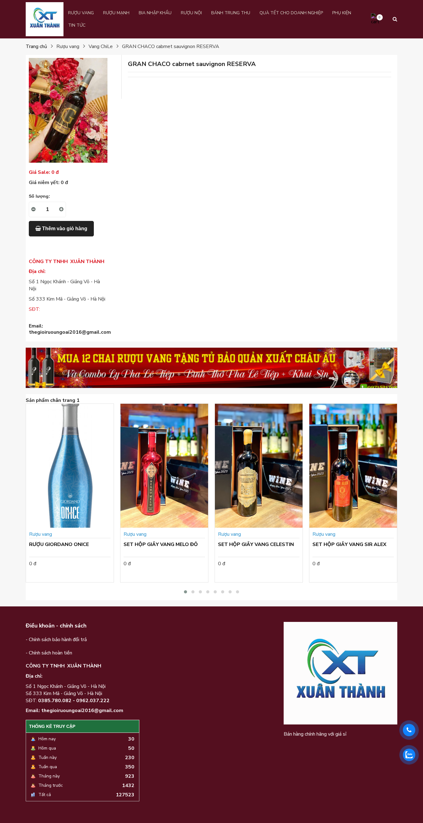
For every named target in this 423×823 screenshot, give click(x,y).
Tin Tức (76, 25)
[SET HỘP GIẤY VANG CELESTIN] (259, 466)
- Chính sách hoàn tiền (49, 652)
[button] (185, 592)
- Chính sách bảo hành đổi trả (56, 639)
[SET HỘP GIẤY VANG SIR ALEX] (353, 466)
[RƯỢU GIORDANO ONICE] (70, 466)
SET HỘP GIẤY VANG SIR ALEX (349, 544)
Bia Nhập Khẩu (155, 13)
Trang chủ (36, 46)
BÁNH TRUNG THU (230, 13)
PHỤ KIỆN (341, 13)
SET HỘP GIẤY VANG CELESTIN (256, 544)
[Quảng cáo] (211, 368)
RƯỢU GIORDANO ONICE (59, 544)
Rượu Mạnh (116, 13)
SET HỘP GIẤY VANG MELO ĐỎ (161, 544)
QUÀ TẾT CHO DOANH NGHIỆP (291, 13)
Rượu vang (81, 13)
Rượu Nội (191, 13)
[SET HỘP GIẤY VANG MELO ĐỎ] (164, 466)
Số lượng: (39, 196)
